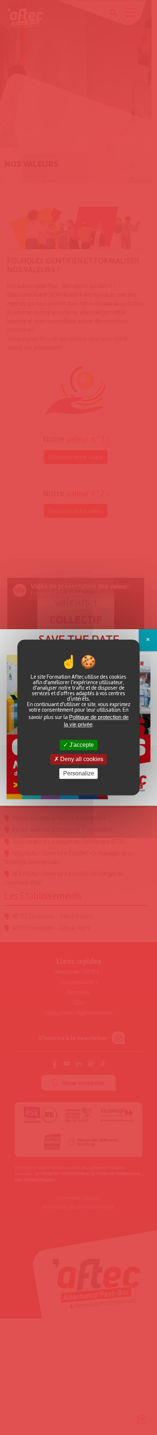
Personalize (78, 773)
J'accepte (81, 745)
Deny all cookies (81, 759)
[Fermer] (148, 640)
